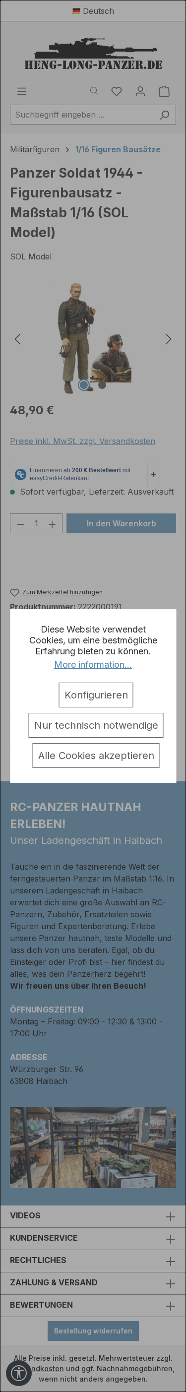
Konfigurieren (96, 695)
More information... (93, 664)
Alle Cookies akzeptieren (96, 755)
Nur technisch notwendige (96, 725)
